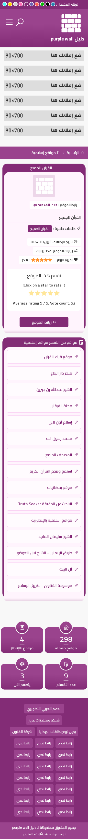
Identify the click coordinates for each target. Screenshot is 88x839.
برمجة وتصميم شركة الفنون (44, 834)
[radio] (56, 294)
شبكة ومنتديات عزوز (44, 720)
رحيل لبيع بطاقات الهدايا (57, 731)
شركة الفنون (22, 731)
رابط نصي (65, 743)
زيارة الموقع (42, 322)
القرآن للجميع (39, 229)
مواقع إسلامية (44, 152)
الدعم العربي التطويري (44, 708)
